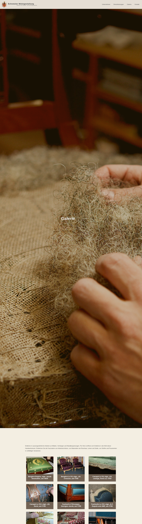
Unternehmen (106, 4)
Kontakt (137, 4)
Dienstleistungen (118, 4)
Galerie (129, 4)
